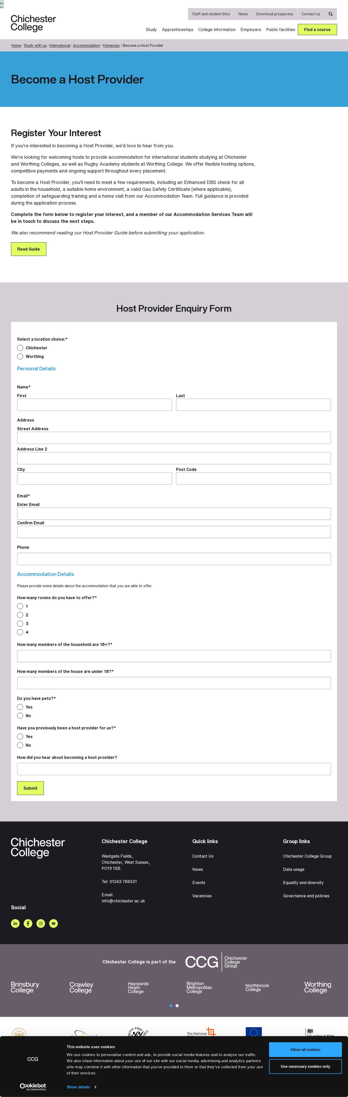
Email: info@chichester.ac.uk (123, 898)
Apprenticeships (177, 29)
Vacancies (202, 896)
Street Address (32, 429)
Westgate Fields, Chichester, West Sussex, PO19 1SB (126, 862)
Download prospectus (274, 14)
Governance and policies (306, 896)
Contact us (311, 14)
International (59, 45)
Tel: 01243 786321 (119, 881)
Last (180, 396)
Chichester (36, 348)
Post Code (186, 469)
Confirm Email (30, 523)
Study (151, 29)
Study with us (35, 45)
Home (16, 45)
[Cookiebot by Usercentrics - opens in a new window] (33, 1087)
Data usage (293, 869)
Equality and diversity (303, 882)
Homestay (111, 45)
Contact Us (202, 856)
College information (216, 29)
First (21, 396)
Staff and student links (211, 14)
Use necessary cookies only (305, 1066)
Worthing (35, 356)
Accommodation (86, 45)
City (21, 469)
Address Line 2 (32, 449)
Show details (78, 1087)
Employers (250, 29)
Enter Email (28, 504)
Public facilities (280, 29)
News (243, 14)
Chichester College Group (307, 856)
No (28, 716)
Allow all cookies (305, 1049)
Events (198, 882)
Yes (29, 707)
